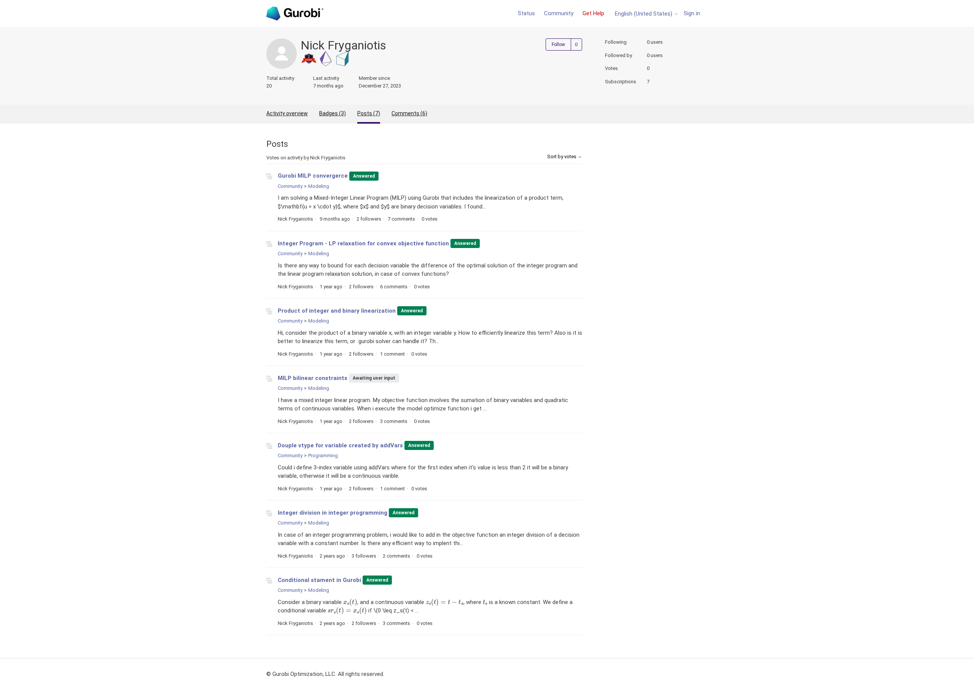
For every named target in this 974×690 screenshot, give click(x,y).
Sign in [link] (692, 13)
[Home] (294, 13)
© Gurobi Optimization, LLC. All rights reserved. (325, 674)
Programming (323, 455)
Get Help (593, 13)
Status (526, 13)
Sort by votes (562, 156)
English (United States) (644, 14)
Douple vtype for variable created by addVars (340, 445)
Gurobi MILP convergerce (313, 175)
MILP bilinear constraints (312, 378)
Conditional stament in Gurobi (319, 580)
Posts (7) (368, 113)
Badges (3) (332, 113)
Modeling (318, 186)
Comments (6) (409, 113)
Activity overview (287, 113)
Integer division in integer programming (332, 512)
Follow (558, 44)
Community (558, 13)
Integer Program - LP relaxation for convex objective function (363, 243)
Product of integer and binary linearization (337, 310)
